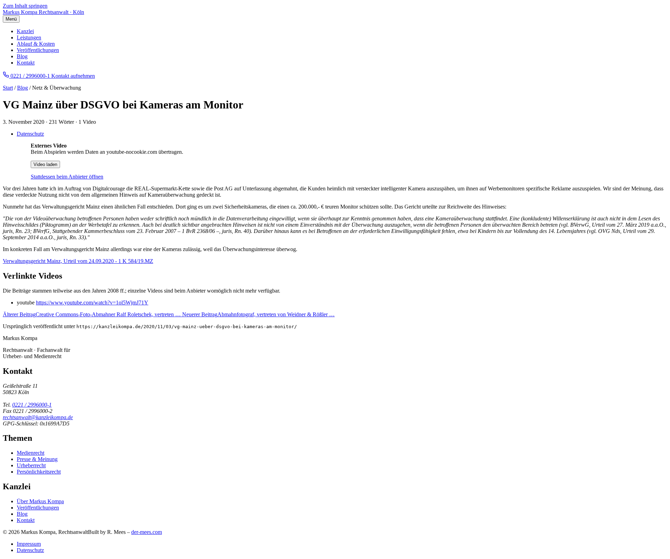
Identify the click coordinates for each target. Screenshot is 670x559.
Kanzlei (25, 31)
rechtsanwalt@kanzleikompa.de (38, 417)
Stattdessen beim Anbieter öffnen (67, 177)
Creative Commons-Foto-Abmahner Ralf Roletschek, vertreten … (92, 314)
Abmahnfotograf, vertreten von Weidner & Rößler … (258, 314)
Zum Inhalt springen (25, 6)
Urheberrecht (31, 465)
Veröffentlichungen (38, 50)
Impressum (29, 544)
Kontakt (26, 63)
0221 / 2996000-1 (32, 405)
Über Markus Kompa (40, 501)
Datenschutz (30, 134)
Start (8, 88)
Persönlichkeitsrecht (39, 472)
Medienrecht (30, 453)
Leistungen (29, 37)
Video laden (45, 164)
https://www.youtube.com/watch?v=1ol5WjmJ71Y (92, 302)
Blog (22, 56)
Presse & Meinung (37, 459)
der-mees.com (146, 532)
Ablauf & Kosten (36, 44)
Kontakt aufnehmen (73, 76)
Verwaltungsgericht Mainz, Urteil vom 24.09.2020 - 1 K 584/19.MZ (78, 261)
